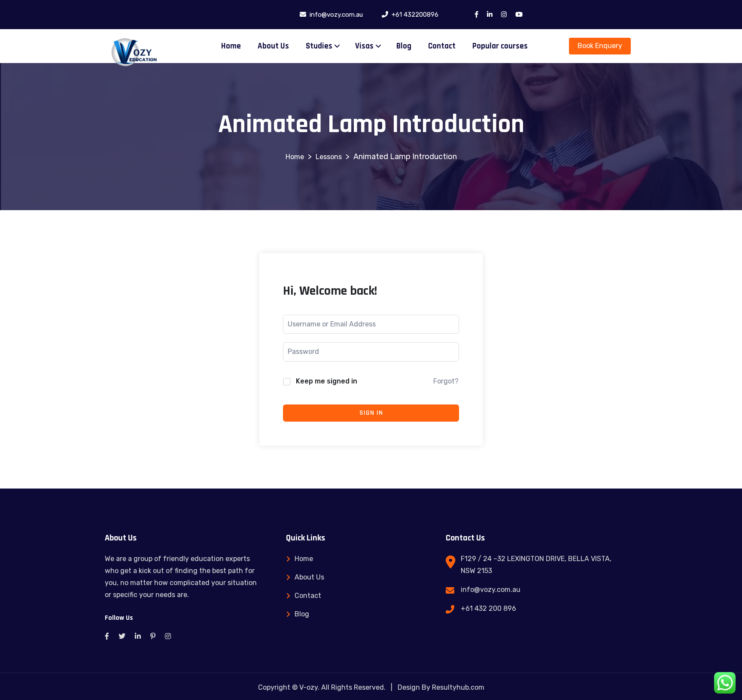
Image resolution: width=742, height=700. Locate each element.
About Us (273, 46)
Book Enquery (600, 46)
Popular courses (500, 46)
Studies (319, 46)
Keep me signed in (326, 381)
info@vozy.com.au (490, 589)
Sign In (371, 412)
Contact (442, 46)
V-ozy (308, 687)
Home (231, 46)
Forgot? (446, 381)
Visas (364, 46)
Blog (403, 46)
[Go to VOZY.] (295, 157)
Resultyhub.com (458, 687)
